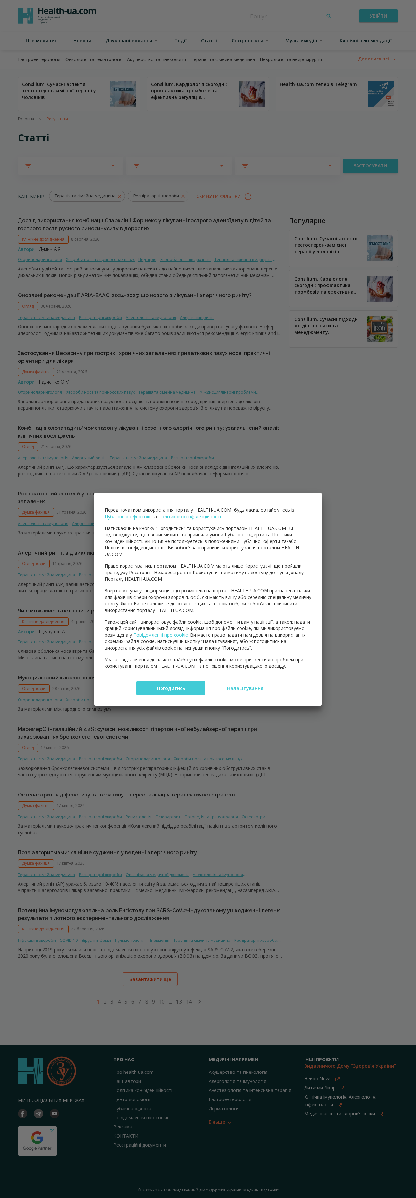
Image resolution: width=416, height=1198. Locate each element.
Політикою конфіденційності (189, 516)
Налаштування (245, 688)
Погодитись (171, 688)
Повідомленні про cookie (160, 635)
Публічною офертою (127, 516)
